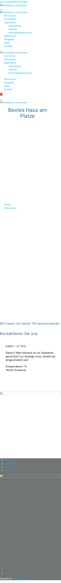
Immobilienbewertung (20, 32)
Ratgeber (9, 39)
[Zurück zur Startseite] (13, 5)
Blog (6, 42)
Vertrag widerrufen (12, 470)
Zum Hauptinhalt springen (14, 1)
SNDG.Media (19, 578)
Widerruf (8, 467)
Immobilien (10, 19)
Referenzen (10, 36)
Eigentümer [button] (10, 62)
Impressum (9, 460)
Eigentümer (10, 22)
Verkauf (13, 29)
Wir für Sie (9, 15)
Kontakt (8, 46)
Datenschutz (9, 463)
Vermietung (15, 25)
